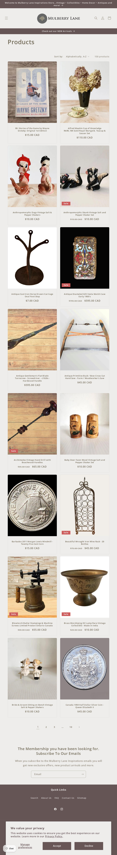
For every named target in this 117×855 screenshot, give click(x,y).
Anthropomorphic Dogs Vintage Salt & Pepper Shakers (32, 213)
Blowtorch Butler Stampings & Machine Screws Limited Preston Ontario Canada (32, 624)
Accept (57, 846)
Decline (89, 846)
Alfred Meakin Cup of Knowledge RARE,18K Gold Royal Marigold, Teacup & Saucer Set (85, 131)
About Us (46, 797)
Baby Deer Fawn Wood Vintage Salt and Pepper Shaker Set (84, 461)
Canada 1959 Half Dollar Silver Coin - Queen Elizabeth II (85, 706)
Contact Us (68, 797)
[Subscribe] (82, 774)
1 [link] (38, 727)
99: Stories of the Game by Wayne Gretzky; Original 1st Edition (32, 129)
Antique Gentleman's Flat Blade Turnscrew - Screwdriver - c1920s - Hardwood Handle (32, 378)
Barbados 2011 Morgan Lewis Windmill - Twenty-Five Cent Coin (32, 542)
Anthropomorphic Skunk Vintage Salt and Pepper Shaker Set (85, 213)
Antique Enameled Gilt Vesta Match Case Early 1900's (84, 295)
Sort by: (58, 56)
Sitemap (81, 797)
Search (34, 797)
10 (70, 727)
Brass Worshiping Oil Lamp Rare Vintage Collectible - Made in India (85, 624)
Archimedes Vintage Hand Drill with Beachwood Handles (32, 461)
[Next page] (79, 727)
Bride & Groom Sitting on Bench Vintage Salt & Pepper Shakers (32, 706)
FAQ (57, 797)
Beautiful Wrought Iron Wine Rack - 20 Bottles (84, 542)
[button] (6, 18)
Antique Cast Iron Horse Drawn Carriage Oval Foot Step (32, 295)
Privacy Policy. (54, 836)
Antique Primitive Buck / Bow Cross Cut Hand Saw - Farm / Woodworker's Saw (85, 377)
